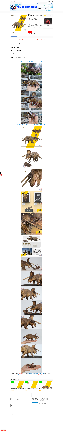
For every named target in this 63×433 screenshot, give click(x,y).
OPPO (50, 12)
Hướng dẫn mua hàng (21, 36)
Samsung (18, 12)
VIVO (47, 12)
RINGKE (31, 12)
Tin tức (18, 398)
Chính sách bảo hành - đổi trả (35, 399)
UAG (34, 12)
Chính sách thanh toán (34, 397)
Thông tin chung (13, 36)
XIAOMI (44, 12)
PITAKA (25, 12)
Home (11, 12)
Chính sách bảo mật (34, 400)
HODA (28, 12)
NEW (14, 12)
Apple (21, 12)
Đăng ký (52, 1)
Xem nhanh (48, 20)
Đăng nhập (49, 1)
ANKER (41, 12)
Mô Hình (37, 12)
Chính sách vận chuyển (34, 398)
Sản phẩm (18, 397)
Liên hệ (18, 399)
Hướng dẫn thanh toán (28, 36)
